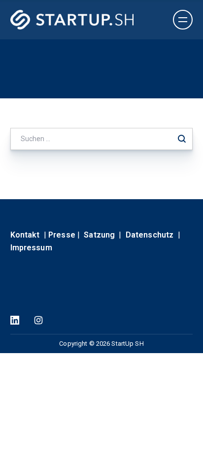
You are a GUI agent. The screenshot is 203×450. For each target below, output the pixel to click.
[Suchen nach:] (101, 138)
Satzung (99, 235)
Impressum (31, 247)
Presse (61, 235)
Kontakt (25, 235)
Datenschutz (149, 235)
